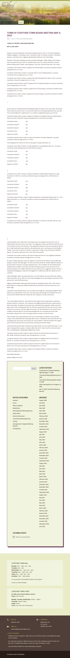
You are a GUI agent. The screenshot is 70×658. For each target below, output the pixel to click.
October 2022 (43, 521)
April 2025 (42, 442)
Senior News (16, 413)
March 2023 (42, 508)
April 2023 (42, 505)
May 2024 (42, 471)
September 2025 (44, 429)
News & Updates (18, 405)
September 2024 (44, 461)
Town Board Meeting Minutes (24, 39)
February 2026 (43, 416)
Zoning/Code (16, 428)
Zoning (15, 421)
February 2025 (43, 447)
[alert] (38, 537)
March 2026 (42, 413)
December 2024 (43, 453)
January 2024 (43, 482)
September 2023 (44, 492)
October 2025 (43, 426)
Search (34, 368)
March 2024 (42, 476)
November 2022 (43, 518)
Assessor (15, 400)
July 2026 (42, 403)
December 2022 (43, 516)
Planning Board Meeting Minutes (22, 411)
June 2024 (42, 468)
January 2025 (43, 450)
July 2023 (42, 497)
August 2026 (43, 400)
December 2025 (43, 421)
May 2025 (42, 440)
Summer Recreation (19, 416)
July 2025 (42, 434)
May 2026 (42, 408)
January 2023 (43, 513)
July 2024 (42, 466)
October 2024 (43, 458)
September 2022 (44, 524)
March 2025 (42, 445)
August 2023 (43, 495)
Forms (14, 403)
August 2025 (43, 432)
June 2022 (42, 526)
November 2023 (43, 487)
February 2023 (43, 511)
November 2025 (43, 424)
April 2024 (42, 474)
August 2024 (43, 463)
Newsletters (16, 408)
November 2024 (43, 455)
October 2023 (43, 489)
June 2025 (42, 437)
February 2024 (43, 479)
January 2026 (43, 419)
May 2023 (42, 503)
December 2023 (43, 484)
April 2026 (42, 411)
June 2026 (42, 405)
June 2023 (42, 500)
